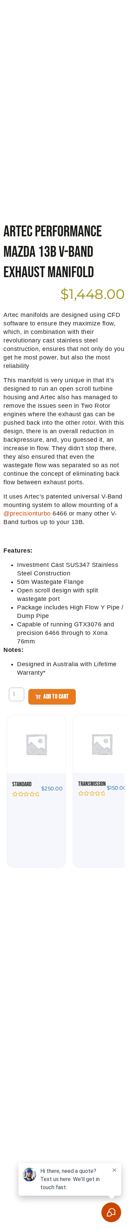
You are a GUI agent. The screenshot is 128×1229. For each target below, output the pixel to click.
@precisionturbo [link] (27, 513)
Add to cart (56, 696)
